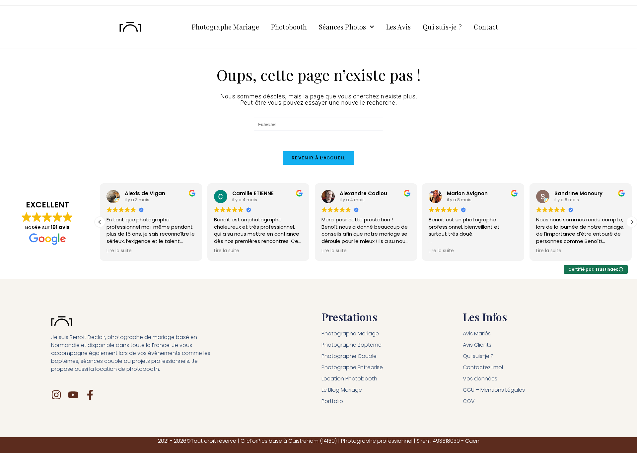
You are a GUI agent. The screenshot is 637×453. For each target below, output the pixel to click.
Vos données (480, 378)
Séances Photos (342, 26)
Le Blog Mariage (341, 390)
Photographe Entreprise (352, 367)
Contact (486, 26)
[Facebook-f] (90, 395)
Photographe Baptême (351, 345)
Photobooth (289, 26)
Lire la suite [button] (119, 251)
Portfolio (332, 401)
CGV (469, 401)
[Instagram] (56, 395)
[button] (632, 222)
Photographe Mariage (225, 26)
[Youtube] (73, 395)
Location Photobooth (349, 378)
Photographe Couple (349, 356)
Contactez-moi (483, 367)
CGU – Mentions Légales (494, 390)
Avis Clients (477, 345)
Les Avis (398, 26)
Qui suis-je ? (442, 26)
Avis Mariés (477, 333)
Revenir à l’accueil (318, 157)
